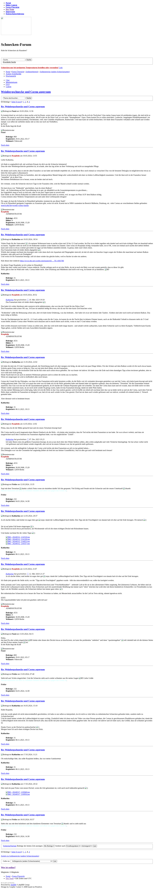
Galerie (8, 87)
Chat (7, 80)
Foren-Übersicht (18, 72)
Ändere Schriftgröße (13, 74)
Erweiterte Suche (9, 62)
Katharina (10, 300)
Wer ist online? (8, 867)
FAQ (8, 84)
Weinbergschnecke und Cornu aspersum (26, 91)
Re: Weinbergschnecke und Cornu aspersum (23, 106)
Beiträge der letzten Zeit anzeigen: (30, 846)
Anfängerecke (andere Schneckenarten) (55, 72)
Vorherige (6, 846)
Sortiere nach (60, 846)
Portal (8, 72)
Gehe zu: (6, 861)
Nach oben (5, 145)
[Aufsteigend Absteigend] (89, 846)
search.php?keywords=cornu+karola (15, 205)
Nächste (13, 846)
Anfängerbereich (32, 72)
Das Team (9, 878)
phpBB (13, 885)
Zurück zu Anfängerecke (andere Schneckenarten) (20, 856)
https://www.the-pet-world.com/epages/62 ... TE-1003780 (42, 261)
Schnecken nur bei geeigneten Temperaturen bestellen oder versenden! (29, 68)
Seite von (16, 102)
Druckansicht (11, 76)
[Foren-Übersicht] (16, 34)
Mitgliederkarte (11, 82)
